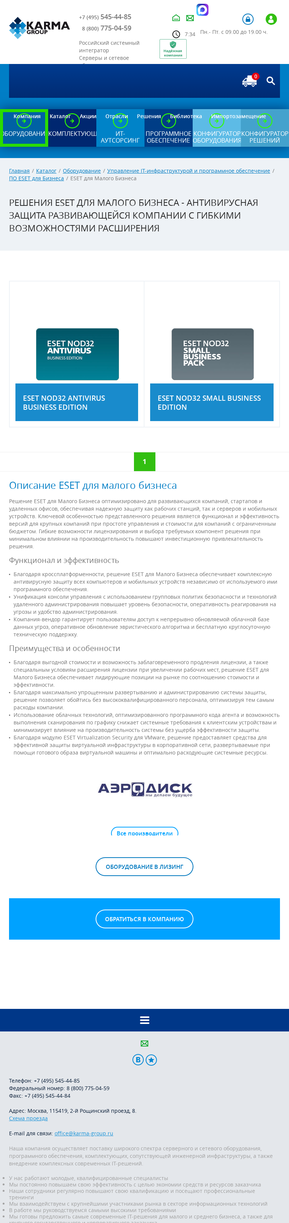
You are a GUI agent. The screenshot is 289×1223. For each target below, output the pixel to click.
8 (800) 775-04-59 (88, 1088)
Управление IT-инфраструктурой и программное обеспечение (188, 170)
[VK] (138, 1060)
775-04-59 (106, 27)
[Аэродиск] (144, 789)
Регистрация (271, 19)
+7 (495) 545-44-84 (47, 1095)
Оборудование (82, 170)
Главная (19, 170)
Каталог (46, 170)
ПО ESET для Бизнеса (36, 178)
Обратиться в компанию (144, 919)
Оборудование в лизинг (144, 867)
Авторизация (248, 19)
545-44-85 (105, 16)
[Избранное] (151, 1060)
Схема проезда (28, 1118)
